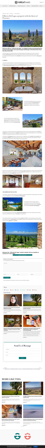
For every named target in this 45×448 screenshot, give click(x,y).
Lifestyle (28, 5)
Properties (11, 13)
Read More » (5, 312)
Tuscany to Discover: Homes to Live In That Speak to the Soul (32, 308)
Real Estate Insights (35, 5)
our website (34, 252)
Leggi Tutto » (4, 402)
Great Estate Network (21, 5)
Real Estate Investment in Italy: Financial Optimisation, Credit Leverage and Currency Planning (31, 329)
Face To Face (5, 5)
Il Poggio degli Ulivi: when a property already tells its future (32, 397)
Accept (35, 446)
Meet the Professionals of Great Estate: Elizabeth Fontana (12, 308)
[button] (7, 6)
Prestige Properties (12, 5)
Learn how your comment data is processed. (22, 280)
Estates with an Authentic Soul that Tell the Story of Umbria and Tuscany (11, 420)
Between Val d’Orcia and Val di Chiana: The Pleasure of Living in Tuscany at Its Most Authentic (13, 329)
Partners (41, 5)
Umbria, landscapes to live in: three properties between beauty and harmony (32, 420)
